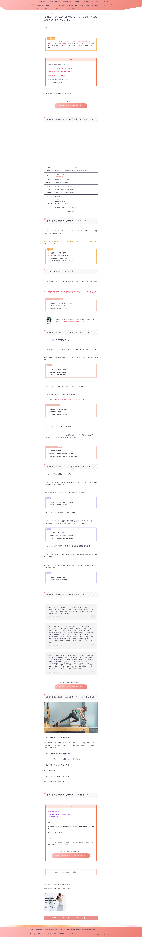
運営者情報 (62, 933)
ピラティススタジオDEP (68, 8)
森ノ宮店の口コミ (56, 616)
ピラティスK (55, 8)
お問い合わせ (85, 1)
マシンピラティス (41, 1)
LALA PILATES (72, 5)
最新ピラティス (67, 1)
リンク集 (33, 934)
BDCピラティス (50, 5)
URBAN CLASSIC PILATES (59, 13)
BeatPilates (61, 5)
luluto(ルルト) (96, 1)
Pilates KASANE (84, 5)
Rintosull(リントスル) (98, 5)
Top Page (32, 933)
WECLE (47, 8)
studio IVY (40, 5)
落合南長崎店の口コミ (57, 645)
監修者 (38, 933)
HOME (31, 929)
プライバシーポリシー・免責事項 (50, 933)
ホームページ (47, 759)
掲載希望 (77, 1)
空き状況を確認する (61, 176)
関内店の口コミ (56, 672)
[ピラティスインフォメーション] (33, 5)
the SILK (40, 8)
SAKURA (105, 1)
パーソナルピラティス (55, 1)
